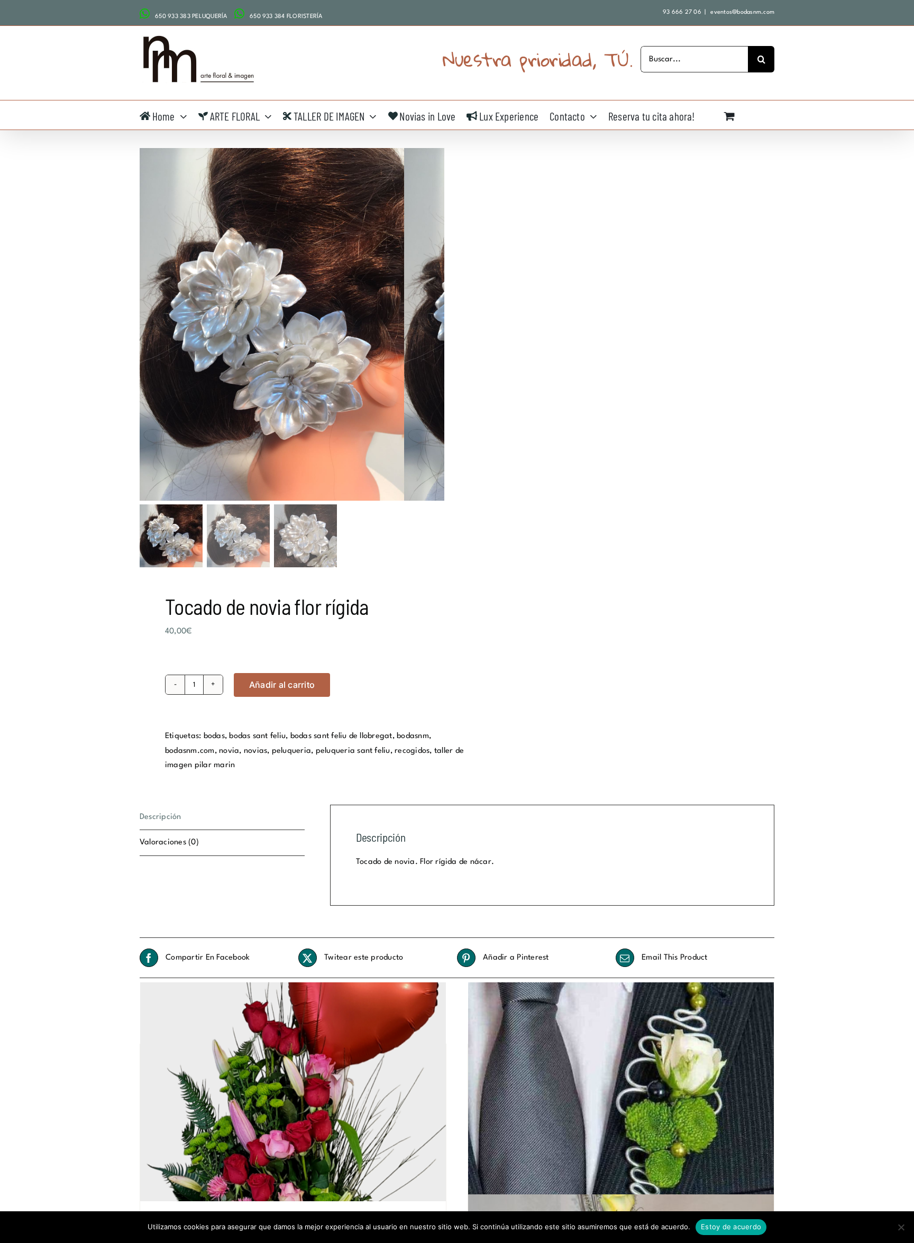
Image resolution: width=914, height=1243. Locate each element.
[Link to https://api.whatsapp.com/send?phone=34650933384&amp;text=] (239, 14)
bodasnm (413, 736)
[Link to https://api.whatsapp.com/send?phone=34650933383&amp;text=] (145, 14)
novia (229, 751)
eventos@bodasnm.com (741, 12)
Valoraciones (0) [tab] (169, 842)
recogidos (412, 751)
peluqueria (291, 751)
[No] (900, 1227)
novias (255, 751)
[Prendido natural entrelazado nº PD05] (621, 1097)
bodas (214, 736)
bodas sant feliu (257, 736)
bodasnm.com (190, 751)
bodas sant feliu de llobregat (341, 736)
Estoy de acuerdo (731, 1226)
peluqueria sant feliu (353, 751)
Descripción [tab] (160, 817)
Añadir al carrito (282, 684)
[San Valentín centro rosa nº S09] (293, 1097)
